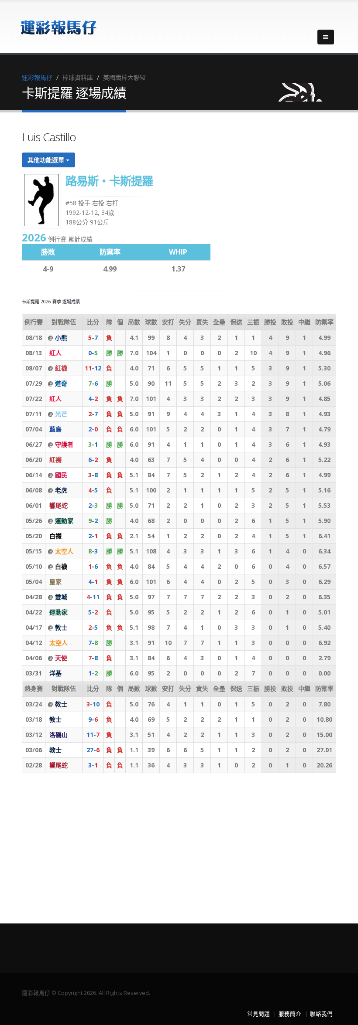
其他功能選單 (47, 160)
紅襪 (61, 368)
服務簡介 (290, 1014)
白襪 (55, 536)
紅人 (55, 353)
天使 (61, 658)
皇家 (55, 581)
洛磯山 (58, 734)
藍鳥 (55, 429)
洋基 (55, 673)
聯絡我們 (321, 1014)
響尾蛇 (58, 505)
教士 (61, 627)
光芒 (61, 414)
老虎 (61, 490)
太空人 (64, 551)
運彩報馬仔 (37, 77)
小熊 (61, 337)
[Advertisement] (179, 841)
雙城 (61, 597)
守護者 (64, 444)
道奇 (61, 383)
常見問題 (258, 1014)
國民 (61, 475)
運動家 (64, 520)
